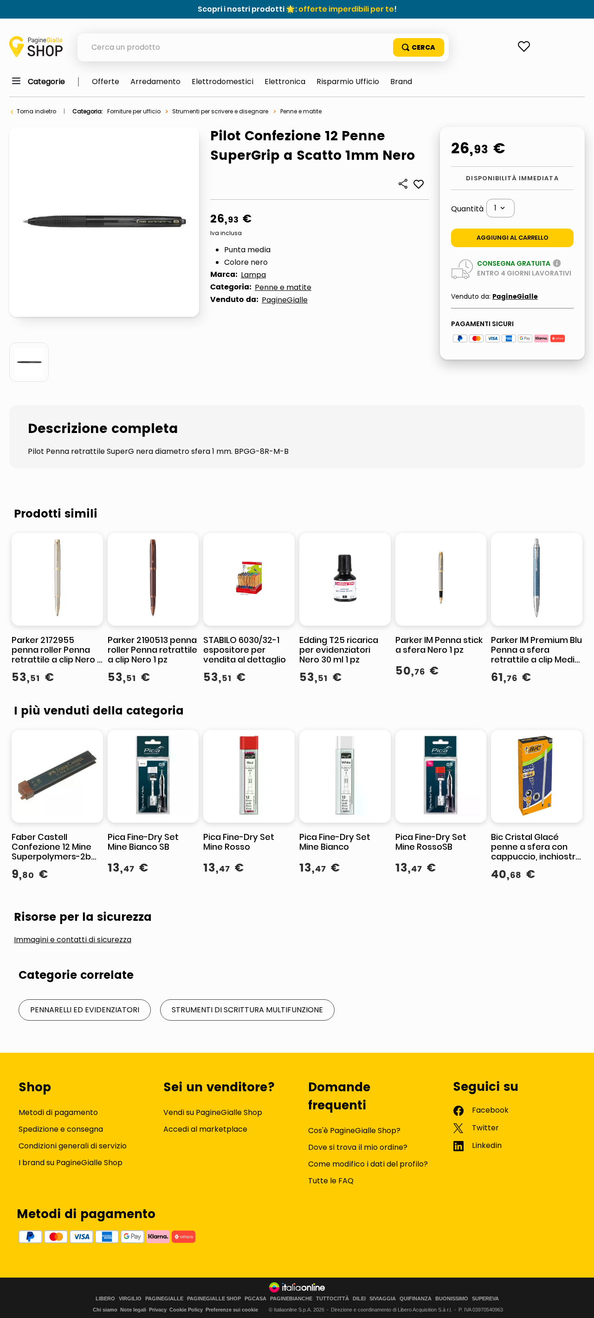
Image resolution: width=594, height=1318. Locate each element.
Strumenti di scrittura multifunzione (247, 1009)
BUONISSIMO (451, 1298)
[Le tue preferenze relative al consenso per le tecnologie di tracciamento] (578, 1302)
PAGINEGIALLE (164, 1298)
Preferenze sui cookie (232, 1309)
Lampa (253, 274)
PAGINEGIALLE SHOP (214, 1298)
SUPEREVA (485, 1298)
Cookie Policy (186, 1309)
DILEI (359, 1298)
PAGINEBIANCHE (291, 1298)
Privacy (158, 1309)
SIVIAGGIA (382, 1298)
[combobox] (263, 47)
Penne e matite (301, 111)
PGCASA (255, 1298)
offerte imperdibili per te (346, 9)
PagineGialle (285, 300)
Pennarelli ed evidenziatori (84, 1009)
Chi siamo (105, 1309)
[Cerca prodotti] (418, 47)
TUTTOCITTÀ (332, 1298)
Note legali (133, 1309)
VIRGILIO (130, 1298)
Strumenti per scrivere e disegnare (220, 111)
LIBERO (105, 1298)
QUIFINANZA (416, 1298)
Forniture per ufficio (134, 111)
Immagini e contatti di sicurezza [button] (72, 940)
